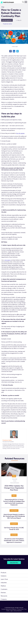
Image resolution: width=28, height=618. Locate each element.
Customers (4, 589)
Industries (4, 582)
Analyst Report (14, 510)
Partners (3, 592)
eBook (14, 495)
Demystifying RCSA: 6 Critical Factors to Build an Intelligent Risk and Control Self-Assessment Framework (14, 502)
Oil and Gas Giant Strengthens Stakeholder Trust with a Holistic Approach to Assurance (14, 540)
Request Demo (23, 614)
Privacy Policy (20, 609)
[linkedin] (3, 451)
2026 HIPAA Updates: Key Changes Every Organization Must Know (14, 488)
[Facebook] (10, 51)
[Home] (6, 1)
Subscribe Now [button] (14, 562)
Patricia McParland (14, 482)
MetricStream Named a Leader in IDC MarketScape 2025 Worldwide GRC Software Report (14, 516)
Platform (3, 585)
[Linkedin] (14, 51)
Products (3, 572)
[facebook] (11, 603)
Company (4, 599)
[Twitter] (17, 51)
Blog (14, 476)
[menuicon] (25, 1)
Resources (4, 595)
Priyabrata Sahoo (7, 24)
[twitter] (16, 603)
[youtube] (22, 603)
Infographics (14, 523)
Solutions (3, 575)
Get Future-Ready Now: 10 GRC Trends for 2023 (14, 528)
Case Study (14, 534)
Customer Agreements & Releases (9, 609)
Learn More (4, 579)
